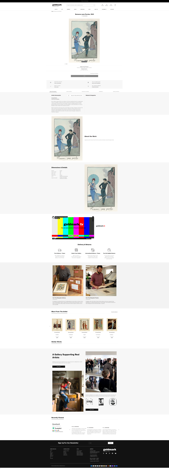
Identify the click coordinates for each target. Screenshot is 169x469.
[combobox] (80, 5)
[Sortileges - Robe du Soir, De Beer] (112, 324)
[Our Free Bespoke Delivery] (68, 280)
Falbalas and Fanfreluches (84, 66)
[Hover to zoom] (84, 40)
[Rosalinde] (57, 325)
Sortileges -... (112, 334)
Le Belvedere (71, 334)
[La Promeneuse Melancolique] (98, 324)
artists (51, 450)
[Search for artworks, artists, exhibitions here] (94, 5)
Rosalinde (57, 334)
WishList (106, 5)
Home (52, 11)
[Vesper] (84, 324)
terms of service (79, 450)
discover (51, 458)
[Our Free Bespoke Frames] (101, 280)
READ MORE (59, 366)
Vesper (84, 334)
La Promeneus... (98, 334)
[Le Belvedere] (71, 325)
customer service (66, 450)
